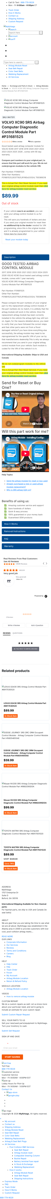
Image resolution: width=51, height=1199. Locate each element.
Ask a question (35, 142)
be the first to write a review (25, 649)
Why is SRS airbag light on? (19, 490)
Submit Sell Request (11, 1031)
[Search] (41, 32)
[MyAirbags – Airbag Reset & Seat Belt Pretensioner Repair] (9, 26)
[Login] (13, 36)
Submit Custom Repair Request (16, 1014)
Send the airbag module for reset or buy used (27, 481)
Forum (9, 972)
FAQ (8, 967)
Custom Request (15, 21)
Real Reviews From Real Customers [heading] (20, 559)
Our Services (12, 945)
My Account (12, 975)
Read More (20, 587)
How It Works (14, 13)
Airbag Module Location (17, 978)
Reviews (10, 948)
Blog (9, 956)
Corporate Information (17, 942)
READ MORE (7, 936)
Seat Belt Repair (15, 68)
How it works (15, 1170)
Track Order (13, 10)
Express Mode (11, 1181)
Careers (10, 953)
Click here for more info (15, 234)
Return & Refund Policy (17, 981)
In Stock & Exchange (23, 1164)
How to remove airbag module (20, 996)
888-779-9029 (27, 2)
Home (4, 86)
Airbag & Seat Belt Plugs (16, 1141)
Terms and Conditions (16, 950)
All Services (13, 77)
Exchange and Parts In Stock (21, 86)
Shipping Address (16, 18)
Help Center (12, 964)
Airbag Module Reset (17, 65)
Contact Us (7, 1089)
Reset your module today (16, 239)
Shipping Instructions (23, 1178)
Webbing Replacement (18, 74)
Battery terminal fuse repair (26, 1161)
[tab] (14, 625)
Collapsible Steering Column (27, 1155)
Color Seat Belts (15, 71)
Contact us (13, 16)
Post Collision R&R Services (22, 1147)
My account (10, 1121)
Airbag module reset (23, 1153)
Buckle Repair (20, 1158)
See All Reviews (11, 561)
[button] (44, 563)
